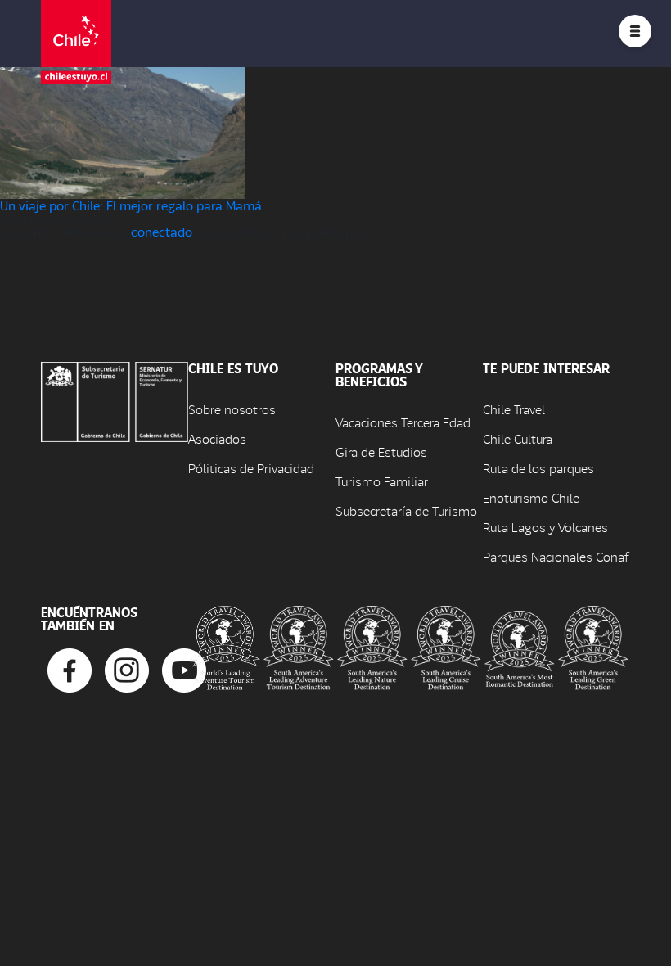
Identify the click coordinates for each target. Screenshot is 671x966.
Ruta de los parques (538, 467)
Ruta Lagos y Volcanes (545, 526)
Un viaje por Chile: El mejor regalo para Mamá (131, 205)
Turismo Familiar (382, 481)
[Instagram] (127, 668)
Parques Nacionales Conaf (555, 556)
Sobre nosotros (232, 409)
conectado (161, 231)
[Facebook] (69, 668)
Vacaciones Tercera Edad (403, 422)
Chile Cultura (517, 438)
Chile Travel (514, 409)
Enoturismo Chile (531, 497)
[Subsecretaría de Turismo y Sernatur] (114, 400)
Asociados (217, 438)
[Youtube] (184, 668)
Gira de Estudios (381, 451)
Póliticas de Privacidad (251, 467)
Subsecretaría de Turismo (406, 510)
